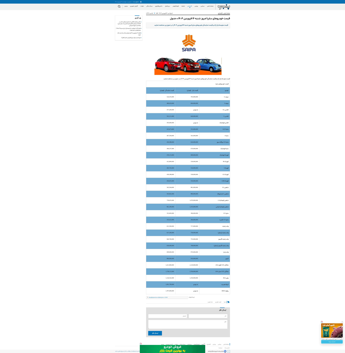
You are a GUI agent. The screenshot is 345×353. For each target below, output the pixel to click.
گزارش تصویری (134, 6)
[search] (119, 7)
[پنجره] (224, 7)
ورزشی (197, 6)
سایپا (225, 302)
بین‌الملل (168, 6)
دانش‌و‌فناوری (159, 6)
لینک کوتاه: (192, 297)
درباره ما (221, 348)
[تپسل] (141, 344)
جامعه (183, 6)
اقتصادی (190, 6)
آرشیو (129, 2)
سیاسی (203, 6)
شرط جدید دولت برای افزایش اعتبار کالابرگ (131, 37)
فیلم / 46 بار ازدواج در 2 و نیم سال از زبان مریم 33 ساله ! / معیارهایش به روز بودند (128, 29)
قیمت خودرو (218, 302)
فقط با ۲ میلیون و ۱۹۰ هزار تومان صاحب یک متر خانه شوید (129, 34)
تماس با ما (227, 348)
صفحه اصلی (210, 6)
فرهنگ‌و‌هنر (176, 6)
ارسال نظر (155, 333)
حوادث (142, 6)
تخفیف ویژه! (332, 337)
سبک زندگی (149, 6)
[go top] (228, 351)
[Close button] (337, 325)
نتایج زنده (135, 2)
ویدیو (126, 6)
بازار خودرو (210, 302)
